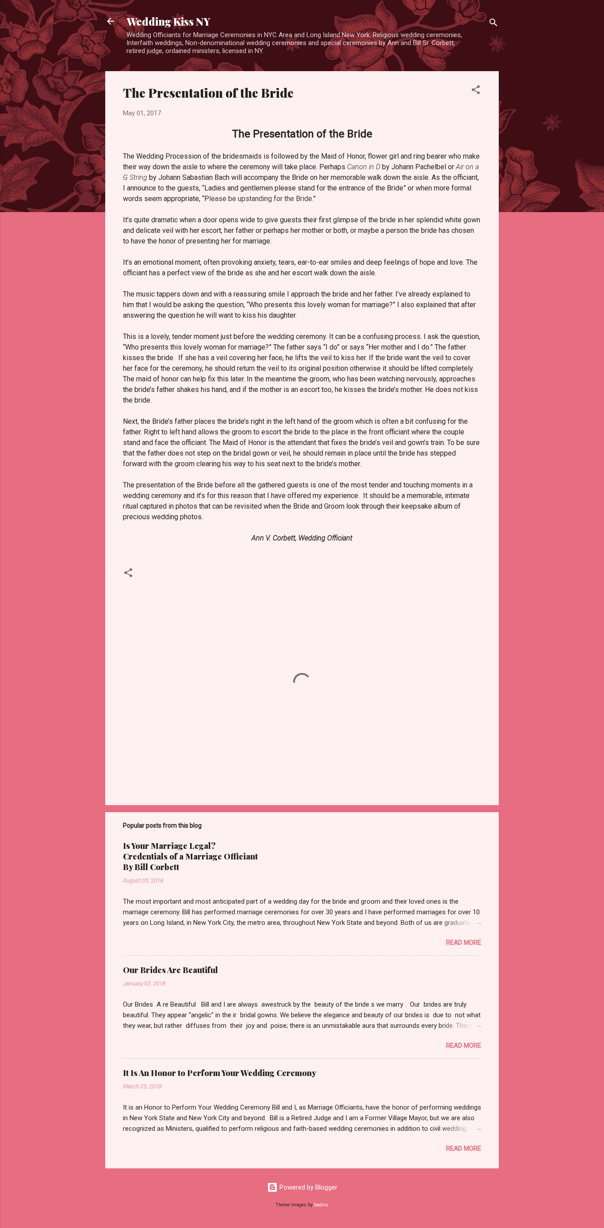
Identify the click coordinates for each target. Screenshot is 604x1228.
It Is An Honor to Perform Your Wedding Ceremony (219, 1073)
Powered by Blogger (307, 1187)
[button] (475, 91)
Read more (463, 943)
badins (321, 1205)
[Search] (493, 24)
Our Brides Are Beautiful (170, 970)
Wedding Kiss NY (168, 21)
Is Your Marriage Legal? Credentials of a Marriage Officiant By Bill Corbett (190, 856)
